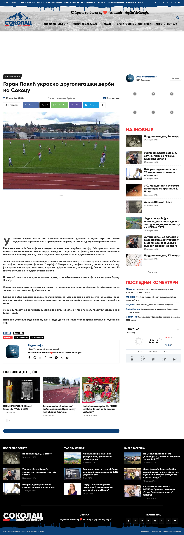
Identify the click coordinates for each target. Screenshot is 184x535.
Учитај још (152, 272)
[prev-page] (5, 420)
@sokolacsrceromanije (146, 77)
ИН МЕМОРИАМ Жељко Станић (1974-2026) (17, 407)
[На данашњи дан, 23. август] (134, 260)
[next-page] (9, 420)
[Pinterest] (45, 357)
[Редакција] (15, 351)
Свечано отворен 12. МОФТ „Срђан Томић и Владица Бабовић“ (99, 409)
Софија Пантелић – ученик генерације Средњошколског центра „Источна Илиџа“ (98, 487)
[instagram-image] (135, 93)
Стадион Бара (21, 338)
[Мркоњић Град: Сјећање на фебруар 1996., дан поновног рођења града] (72, 458)
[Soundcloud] (163, 2)
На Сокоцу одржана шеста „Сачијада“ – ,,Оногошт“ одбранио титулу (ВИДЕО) (161, 456)
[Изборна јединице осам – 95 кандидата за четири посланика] (134, 174)
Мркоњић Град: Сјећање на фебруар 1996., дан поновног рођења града (97, 456)
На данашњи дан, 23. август (162, 255)
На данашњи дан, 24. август (162, 136)
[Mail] (40, 357)
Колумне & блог (12, 76)
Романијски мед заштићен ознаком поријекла (154, 305)
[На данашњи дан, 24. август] (134, 141)
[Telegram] (167, 2)
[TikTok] (171, 2)
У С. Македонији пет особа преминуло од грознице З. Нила (161, 188)
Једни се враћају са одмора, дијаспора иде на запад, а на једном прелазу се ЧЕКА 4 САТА (162, 223)
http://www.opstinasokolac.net (43, 349)
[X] (175, 2)
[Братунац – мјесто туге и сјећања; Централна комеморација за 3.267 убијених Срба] (72, 474)
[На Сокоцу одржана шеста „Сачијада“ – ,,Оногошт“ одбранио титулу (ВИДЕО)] (132, 458)
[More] (102, 105)
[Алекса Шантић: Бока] (134, 207)
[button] (177, 17)
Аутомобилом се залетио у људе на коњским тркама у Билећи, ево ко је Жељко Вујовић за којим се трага (161, 241)
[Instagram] (159, 2)
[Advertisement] (92, 51)
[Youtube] (179, 2)
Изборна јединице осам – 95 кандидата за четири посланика (160, 172)
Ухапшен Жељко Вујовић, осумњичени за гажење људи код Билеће (160, 155)
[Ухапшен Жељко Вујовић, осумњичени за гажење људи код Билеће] (134, 157)
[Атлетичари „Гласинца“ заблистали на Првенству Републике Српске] (61, 390)
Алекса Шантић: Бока (158, 202)
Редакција (35, 345)
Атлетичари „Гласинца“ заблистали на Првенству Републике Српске (59, 409)
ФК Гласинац (37, 338)
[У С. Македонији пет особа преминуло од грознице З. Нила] (134, 190)
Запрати (175, 78)
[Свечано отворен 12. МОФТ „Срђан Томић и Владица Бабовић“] (100, 390)
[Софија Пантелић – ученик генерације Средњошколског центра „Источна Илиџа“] (72, 489)
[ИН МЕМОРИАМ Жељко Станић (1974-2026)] (21, 390)
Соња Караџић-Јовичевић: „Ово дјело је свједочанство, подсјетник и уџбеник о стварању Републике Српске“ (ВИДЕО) (161, 473)
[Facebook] (155, 2)
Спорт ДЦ (18, 333)
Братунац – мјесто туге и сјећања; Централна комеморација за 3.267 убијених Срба (100, 472)
